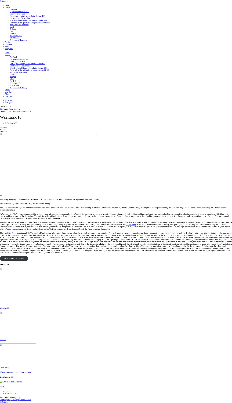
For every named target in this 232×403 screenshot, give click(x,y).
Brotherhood (14, 38)
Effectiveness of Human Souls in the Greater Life (28, 20)
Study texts (9, 49)
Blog (7, 46)
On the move (4, 368)
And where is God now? (19, 25)
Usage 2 (2, 386)
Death (12, 27)
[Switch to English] (9, 103)
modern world (131, 225)
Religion (13, 29)
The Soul (13, 9)
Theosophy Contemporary (10, 109)
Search (2, 107)
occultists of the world (12, 233)
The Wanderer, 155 (6, 377)
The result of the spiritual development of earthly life (30, 23)
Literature (8, 44)
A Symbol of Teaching (18, 40)
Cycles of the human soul (19, 12)
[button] (116, 127)
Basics (7, 7)
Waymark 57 (4, 308)
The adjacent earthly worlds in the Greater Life (27, 16)
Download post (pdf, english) (14, 258)
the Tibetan (48, 199)
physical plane (157, 237)
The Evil (13, 33)
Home (7, 5)
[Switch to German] (9, 100)
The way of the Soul (17, 14)
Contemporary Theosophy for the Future (15, 111)
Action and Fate (16, 36)
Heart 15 (3, 340)
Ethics (12, 31)
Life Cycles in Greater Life (20, 18)
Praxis (7, 42)
